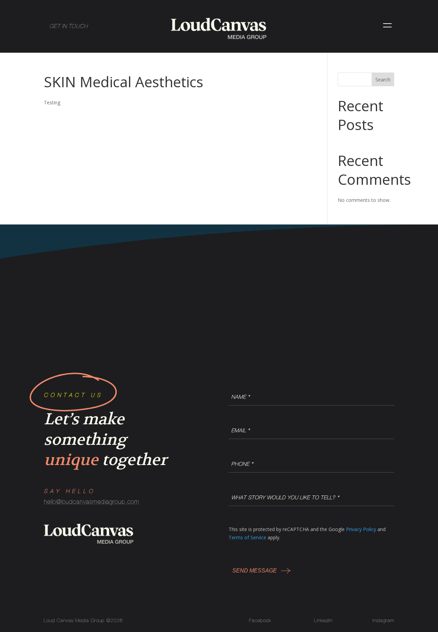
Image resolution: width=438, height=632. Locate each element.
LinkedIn (323, 620)
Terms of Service (247, 537)
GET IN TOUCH (68, 26)
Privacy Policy (361, 529)
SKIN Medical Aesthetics (123, 81)
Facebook (260, 620)
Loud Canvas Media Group (74, 620)
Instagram (383, 620)
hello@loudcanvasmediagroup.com (91, 501)
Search (382, 79)
